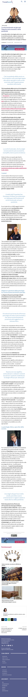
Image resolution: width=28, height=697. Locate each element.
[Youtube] (10, 646)
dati (2, 101)
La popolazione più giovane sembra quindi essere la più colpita (14, 168)
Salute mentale (4, 25)
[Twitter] (4, 646)
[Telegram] (8, 646)
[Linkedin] (5, 619)
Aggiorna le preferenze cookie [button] (7, 649)
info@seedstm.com (5, 643)
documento (6, 96)
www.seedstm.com (4, 642)
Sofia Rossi (4, 42)
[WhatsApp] (9, 619)
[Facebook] (15, 619)
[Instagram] (12, 646)
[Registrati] (14, 47)
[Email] (12, 619)
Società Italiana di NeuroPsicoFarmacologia (13, 108)
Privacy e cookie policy (5, 648)
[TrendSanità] (7, 2)
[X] (2, 619)
